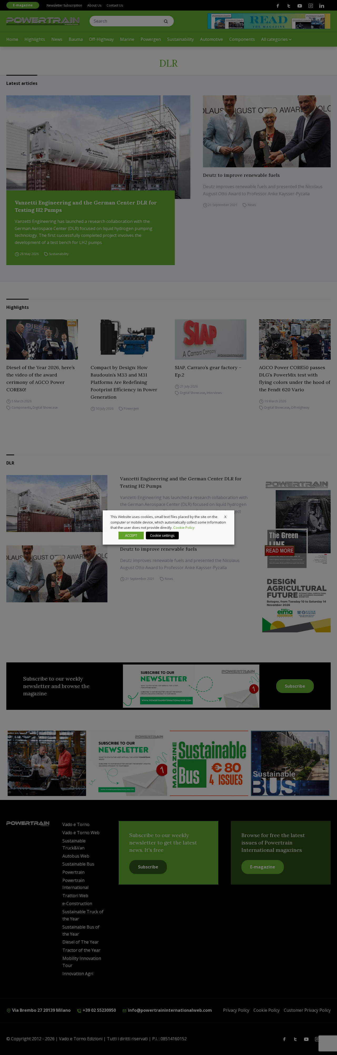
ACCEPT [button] (131, 535)
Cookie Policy (184, 527)
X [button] (225, 516)
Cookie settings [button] (162, 535)
